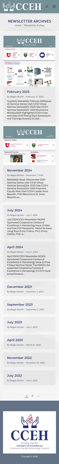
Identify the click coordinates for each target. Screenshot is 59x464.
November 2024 (19, 170)
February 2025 (18, 92)
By (15, 97)
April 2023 (15, 340)
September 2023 (20, 304)
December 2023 (19, 287)
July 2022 (14, 375)
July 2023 (14, 322)
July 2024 (14, 210)
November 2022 (19, 358)
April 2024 (15, 247)
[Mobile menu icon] (54, 6)
